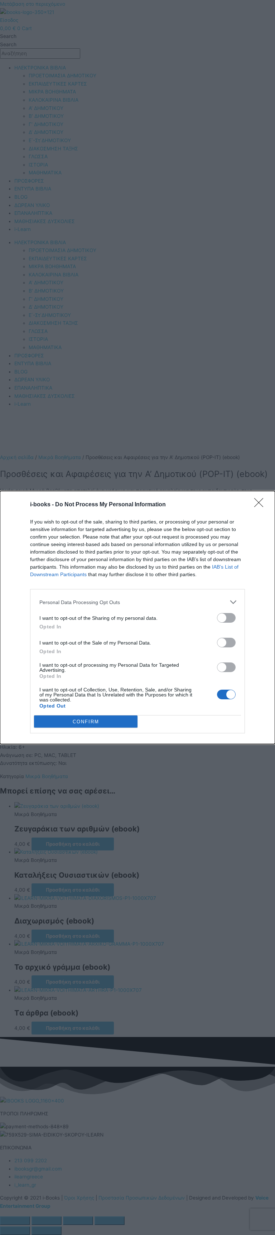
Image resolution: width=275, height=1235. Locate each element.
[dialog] (137, 617)
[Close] (261, 505)
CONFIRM (86, 721)
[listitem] (137, 602)
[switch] (226, 618)
